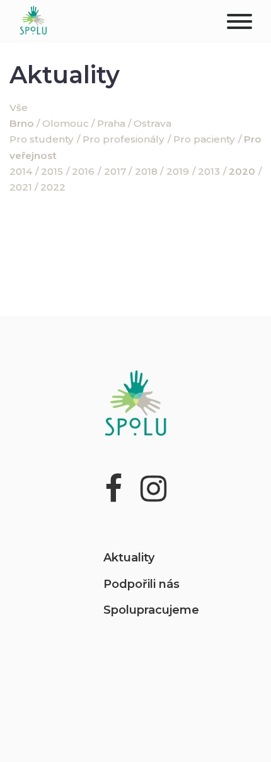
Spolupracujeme (151, 610)
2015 (52, 171)
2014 (20, 171)
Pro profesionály (123, 139)
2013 (209, 171)
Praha (111, 123)
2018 (146, 171)
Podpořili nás (141, 584)
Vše (18, 108)
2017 (115, 171)
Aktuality (128, 558)
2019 (177, 171)
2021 (20, 187)
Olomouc (65, 123)
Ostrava (152, 123)
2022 (53, 187)
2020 (242, 171)
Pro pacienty (204, 139)
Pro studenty (41, 139)
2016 (83, 171)
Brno (21, 123)
